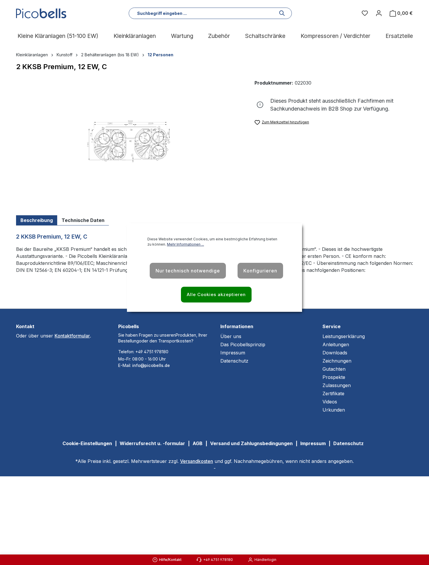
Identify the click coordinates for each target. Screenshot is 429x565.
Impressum (232, 353)
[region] (129, 142)
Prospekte (333, 377)
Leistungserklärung (343, 336)
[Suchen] (282, 13)
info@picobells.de (151, 365)
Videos (329, 402)
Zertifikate (333, 393)
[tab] (36, 220)
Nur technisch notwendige (188, 271)
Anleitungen (335, 344)
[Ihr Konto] (379, 13)
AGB (198, 443)
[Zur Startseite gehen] (42, 13)
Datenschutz (234, 361)
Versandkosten (196, 461)
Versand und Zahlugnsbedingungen (251, 443)
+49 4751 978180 (151, 351)
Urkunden (333, 410)
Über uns (230, 336)
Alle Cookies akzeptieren (216, 294)
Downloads (334, 353)
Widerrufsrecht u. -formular (152, 443)
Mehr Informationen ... (185, 244)
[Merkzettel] (365, 13)
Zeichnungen (336, 361)
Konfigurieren (260, 271)
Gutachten (334, 369)
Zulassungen (336, 385)
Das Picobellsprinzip (242, 344)
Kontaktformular (72, 336)
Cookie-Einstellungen (87, 443)
